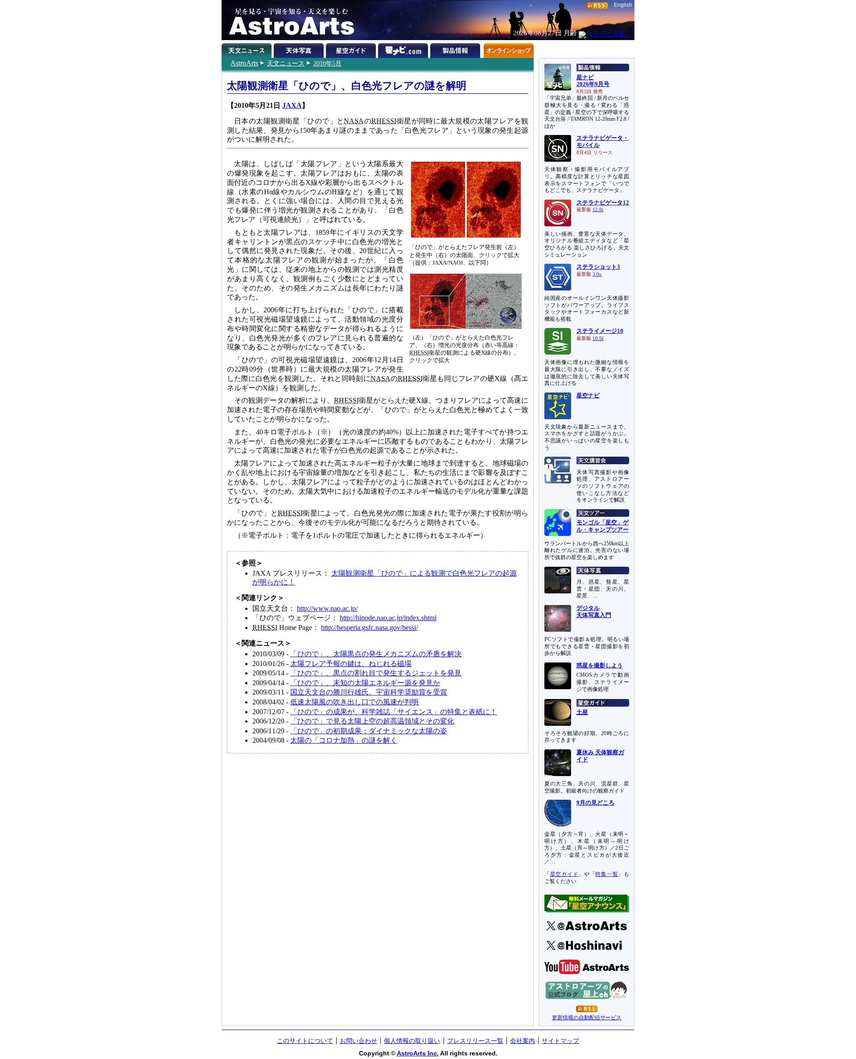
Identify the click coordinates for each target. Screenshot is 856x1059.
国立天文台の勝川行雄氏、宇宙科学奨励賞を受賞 (368, 692)
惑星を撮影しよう (599, 665)
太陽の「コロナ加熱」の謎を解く (343, 740)
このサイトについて (305, 1040)
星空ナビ (588, 396)
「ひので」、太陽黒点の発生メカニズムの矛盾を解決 (375, 654)
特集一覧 (606, 874)
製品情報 (456, 49)
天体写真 (300, 49)
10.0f (598, 338)
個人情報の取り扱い (412, 1040)
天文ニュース (286, 63)
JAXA (292, 105)
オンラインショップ (508, 49)
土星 (582, 712)
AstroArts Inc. (418, 1053)
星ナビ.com (404, 49)
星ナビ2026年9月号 (592, 81)
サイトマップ (560, 1040)
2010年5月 (327, 63)
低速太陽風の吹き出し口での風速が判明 (354, 702)
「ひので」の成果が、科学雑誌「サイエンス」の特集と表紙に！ (393, 712)
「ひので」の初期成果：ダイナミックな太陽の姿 (368, 731)
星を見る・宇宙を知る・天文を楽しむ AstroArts (288, 20)
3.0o (597, 274)
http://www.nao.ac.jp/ (327, 608)
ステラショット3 (598, 267)
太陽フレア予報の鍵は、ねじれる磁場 (351, 663)
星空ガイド (352, 49)
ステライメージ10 (599, 331)
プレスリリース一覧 (475, 1040)
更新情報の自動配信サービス (586, 1017)
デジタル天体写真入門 (593, 611)
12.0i (598, 209)
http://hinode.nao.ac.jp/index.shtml (388, 617)
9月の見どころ (595, 803)
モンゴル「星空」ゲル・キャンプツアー (602, 526)
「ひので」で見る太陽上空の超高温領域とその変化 (372, 721)
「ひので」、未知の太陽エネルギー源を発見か (365, 683)
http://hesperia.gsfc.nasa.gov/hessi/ (369, 627)
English (623, 5)
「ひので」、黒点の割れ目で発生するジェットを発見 (375, 673)
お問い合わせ (358, 1040)
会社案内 (522, 1040)
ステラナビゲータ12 (602, 203)
